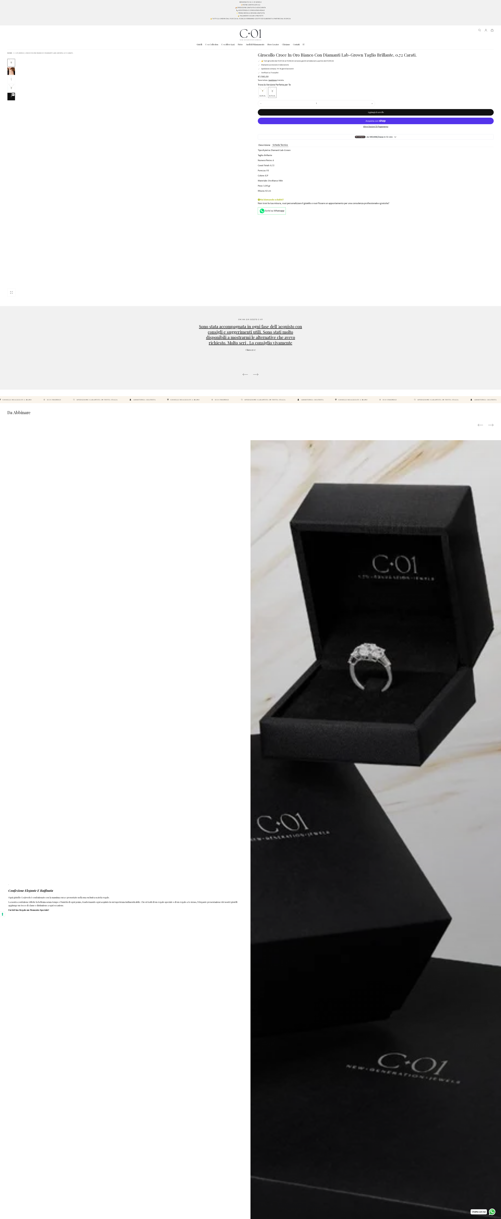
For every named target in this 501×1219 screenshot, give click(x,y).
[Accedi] (485, 30)
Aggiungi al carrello (376, 112)
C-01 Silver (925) (228, 45)
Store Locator (273, 45)
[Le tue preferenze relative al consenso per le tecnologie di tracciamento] (2, 914)
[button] (479, 30)
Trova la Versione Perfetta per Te (274, 84)
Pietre (240, 45)
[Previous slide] (245, 374)
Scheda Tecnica (280, 145)
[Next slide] (256, 374)
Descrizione (264, 145)
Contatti (296, 45)
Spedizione (272, 80)
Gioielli (199, 45)
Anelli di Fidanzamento (255, 45)
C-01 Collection (211, 45)
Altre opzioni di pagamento (375, 127)
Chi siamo (286, 45)
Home (9, 53)
